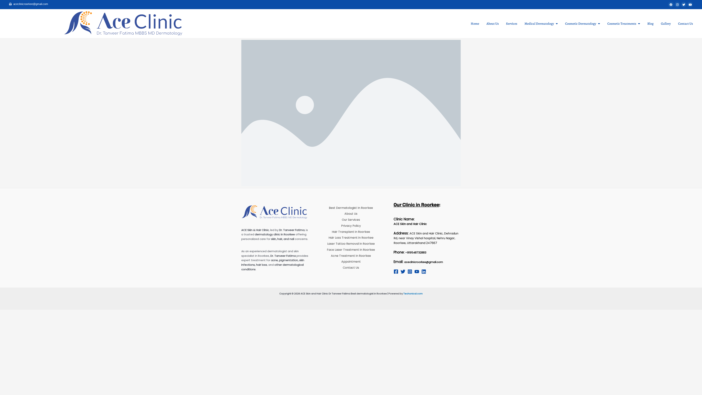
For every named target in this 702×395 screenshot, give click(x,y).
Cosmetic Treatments (621, 23)
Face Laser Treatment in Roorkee (351, 250)
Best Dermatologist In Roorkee (351, 208)
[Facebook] (396, 271)
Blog (650, 23)
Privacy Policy (351, 226)
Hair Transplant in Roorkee (351, 232)
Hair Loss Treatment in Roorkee (351, 238)
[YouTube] (416, 271)
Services (511, 23)
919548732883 (416, 252)
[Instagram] (409, 271)
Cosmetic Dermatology (580, 23)
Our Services (351, 220)
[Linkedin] (423, 271)
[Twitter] (403, 271)
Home (475, 23)
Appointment (351, 261)
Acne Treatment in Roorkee (351, 256)
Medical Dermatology (539, 23)
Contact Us (685, 23)
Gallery (666, 23)
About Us (492, 23)
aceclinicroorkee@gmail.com (423, 262)
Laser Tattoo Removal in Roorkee (351, 244)
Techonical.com (413, 293)
